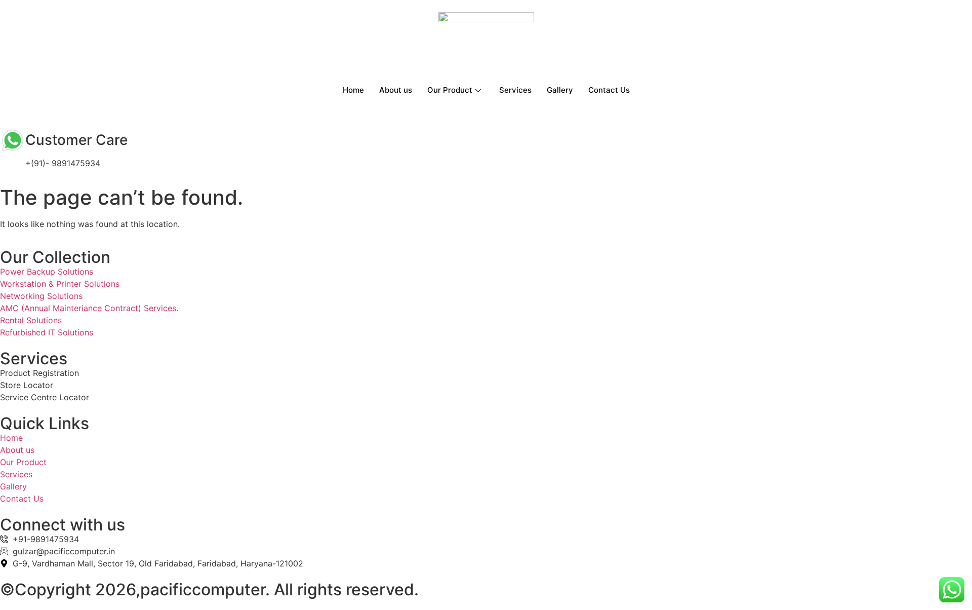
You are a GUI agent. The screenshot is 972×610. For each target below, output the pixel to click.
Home (353, 90)
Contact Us (609, 90)
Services (515, 90)
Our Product (449, 90)
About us (395, 90)
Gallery (560, 90)
